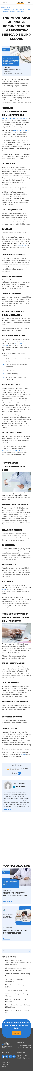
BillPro (4, 589)
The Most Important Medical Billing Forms (17, 975)
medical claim (22, 245)
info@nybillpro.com (23, 1058)
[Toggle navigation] (29, 2)
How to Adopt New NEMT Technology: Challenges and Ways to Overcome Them (18, 963)
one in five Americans (21, 130)
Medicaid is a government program (14, 118)
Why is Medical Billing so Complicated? (14, 980)
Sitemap (4, 1066)
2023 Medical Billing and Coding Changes (16, 995)
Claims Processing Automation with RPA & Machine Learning (18, 969)
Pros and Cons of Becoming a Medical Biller (15, 1000)
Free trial (20, 2)
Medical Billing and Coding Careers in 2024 (17, 986)
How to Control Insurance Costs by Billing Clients (17, 1006)
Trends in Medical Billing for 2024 (16, 990)
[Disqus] (16, 838)
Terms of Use (6, 1062)
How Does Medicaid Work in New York (17, 1011)
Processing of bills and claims (12, 450)
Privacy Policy (6, 1064)
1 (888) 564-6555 (22, 1056)
